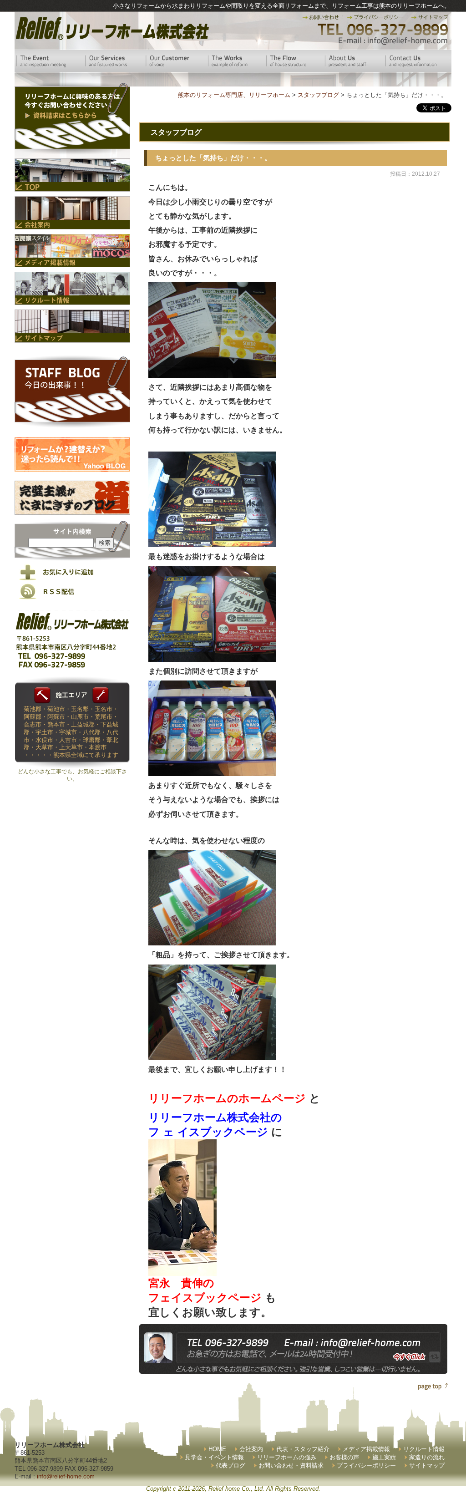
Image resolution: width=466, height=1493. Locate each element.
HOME (217, 1449)
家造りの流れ (427, 1457)
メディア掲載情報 (366, 1449)
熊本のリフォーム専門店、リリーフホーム (234, 94)
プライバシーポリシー (366, 1465)
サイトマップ (427, 1465)
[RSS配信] (72, 597)
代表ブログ (230, 1465)
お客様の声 (344, 1457)
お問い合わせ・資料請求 (291, 1465)
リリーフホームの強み (286, 1457)
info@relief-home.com (66, 1476)
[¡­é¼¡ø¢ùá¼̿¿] (182, 1268)
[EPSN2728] (212, 941)
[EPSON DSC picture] (212, 542)
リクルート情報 (424, 1449)
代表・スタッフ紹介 (302, 1449)
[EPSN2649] (212, 374)
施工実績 (384, 1457)
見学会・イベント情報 (214, 1457)
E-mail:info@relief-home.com (393, 41)
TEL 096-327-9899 (382, 29)
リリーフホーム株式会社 (111, 28)
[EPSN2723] (212, 1055)
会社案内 (251, 1449)
